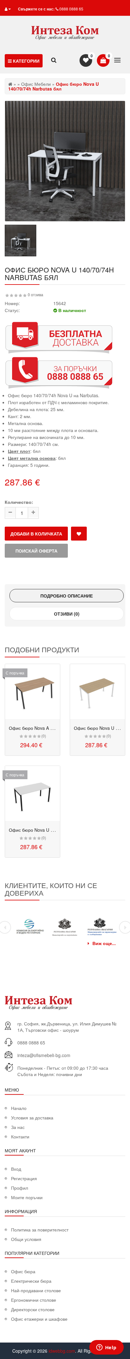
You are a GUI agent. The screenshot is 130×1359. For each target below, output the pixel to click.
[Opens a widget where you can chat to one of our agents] (106, 1348)
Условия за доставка (32, 1117)
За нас (18, 1127)
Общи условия (26, 1239)
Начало (19, 1108)
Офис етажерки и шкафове (39, 1319)
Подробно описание (66, 595)
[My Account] (9, 8)
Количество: (19, 502)
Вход (16, 1169)
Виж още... (104, 943)
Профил (19, 1188)
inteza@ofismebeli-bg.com (43, 1055)
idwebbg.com (62, 1351)
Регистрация (24, 1178)
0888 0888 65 (71, 8)
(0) (43, 735)
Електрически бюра (31, 1281)
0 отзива (35, 294)
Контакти (20, 1136)
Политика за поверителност (39, 1229)
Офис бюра (23, 1271)
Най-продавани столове (36, 1290)
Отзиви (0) (67, 614)
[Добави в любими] (79, 534)
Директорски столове (33, 1309)
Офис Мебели (36, 84)
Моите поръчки (27, 1197)
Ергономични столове (33, 1300)
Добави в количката (36, 533)
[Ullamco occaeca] (32, 691)
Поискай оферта (36, 551)
